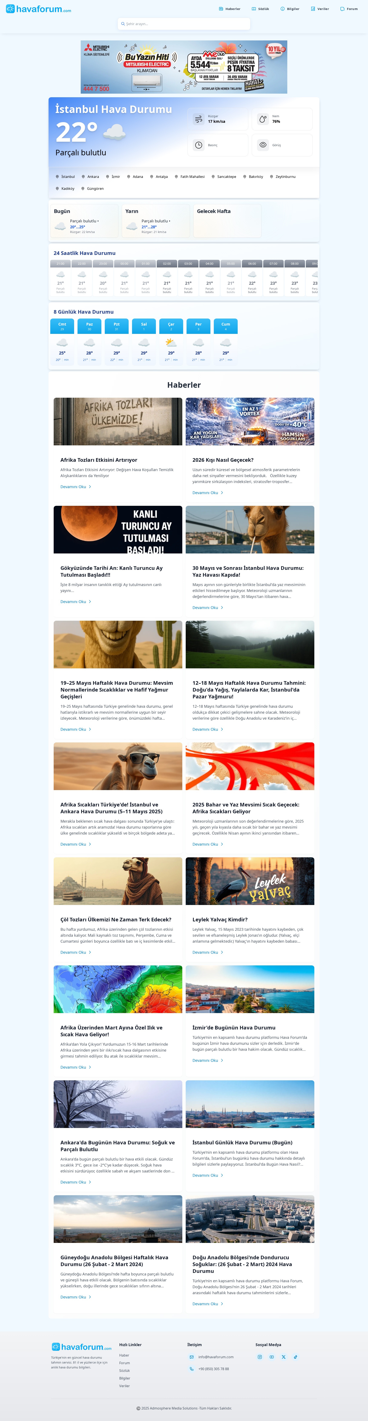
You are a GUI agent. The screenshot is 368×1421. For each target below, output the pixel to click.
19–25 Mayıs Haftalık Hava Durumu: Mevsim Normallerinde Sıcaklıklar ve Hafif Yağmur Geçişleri (116, 689)
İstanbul (68, 176)
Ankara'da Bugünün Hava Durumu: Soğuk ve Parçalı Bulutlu (117, 1146)
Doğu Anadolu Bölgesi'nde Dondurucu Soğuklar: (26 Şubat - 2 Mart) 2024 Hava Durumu (242, 1264)
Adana (138, 176)
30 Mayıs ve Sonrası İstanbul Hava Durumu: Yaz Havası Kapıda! (248, 571)
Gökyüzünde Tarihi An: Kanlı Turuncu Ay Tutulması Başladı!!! (111, 571)
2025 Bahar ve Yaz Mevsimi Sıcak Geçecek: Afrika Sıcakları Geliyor (246, 808)
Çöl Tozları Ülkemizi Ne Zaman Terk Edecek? (115, 919)
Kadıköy (68, 188)
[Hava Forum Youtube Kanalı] (271, 1357)
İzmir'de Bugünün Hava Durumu (234, 1027)
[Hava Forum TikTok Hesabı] (295, 1357)
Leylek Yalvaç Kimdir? (220, 919)
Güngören (95, 188)
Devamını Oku (73, 486)
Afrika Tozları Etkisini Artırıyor (98, 459)
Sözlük (124, 1370)
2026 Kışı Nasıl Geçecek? (223, 459)
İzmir (116, 176)
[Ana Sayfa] (38, 9)
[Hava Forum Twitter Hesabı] (283, 1357)
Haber (124, 1355)
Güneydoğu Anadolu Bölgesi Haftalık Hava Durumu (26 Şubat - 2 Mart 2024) (114, 1261)
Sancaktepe (226, 176)
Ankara (93, 176)
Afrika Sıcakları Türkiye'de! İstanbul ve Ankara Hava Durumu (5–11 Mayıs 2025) (111, 808)
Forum (124, 1363)
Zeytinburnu (286, 176)
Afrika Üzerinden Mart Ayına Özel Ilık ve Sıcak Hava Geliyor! (111, 1031)
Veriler (124, 1386)
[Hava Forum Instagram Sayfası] (260, 1357)
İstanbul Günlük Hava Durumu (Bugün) (242, 1142)
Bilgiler (124, 1378)
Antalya (162, 176)
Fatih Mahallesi (193, 176)
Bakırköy (256, 176)
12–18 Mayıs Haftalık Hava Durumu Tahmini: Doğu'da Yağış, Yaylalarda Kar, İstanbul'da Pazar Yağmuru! (249, 689)
